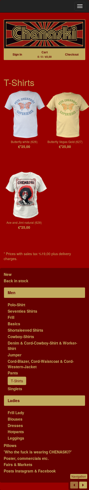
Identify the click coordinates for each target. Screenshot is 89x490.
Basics (14, 324)
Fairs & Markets (18, 464)
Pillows (10, 445)
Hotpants (16, 431)
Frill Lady (16, 412)
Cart (45, 54)
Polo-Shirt (16, 304)
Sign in (17, 54)
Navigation (78, 476)
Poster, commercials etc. (26, 458)
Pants (13, 373)
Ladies (14, 400)
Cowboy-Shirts (21, 336)
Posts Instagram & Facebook (30, 471)
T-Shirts (17, 380)
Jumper (15, 355)
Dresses (15, 425)
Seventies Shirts (22, 311)
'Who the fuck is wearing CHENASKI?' (38, 452)
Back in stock (16, 281)
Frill (11, 317)
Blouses (15, 419)
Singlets (15, 388)
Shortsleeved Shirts (25, 330)
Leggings (16, 438)
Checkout (72, 54)
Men (11, 292)
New (8, 274)
